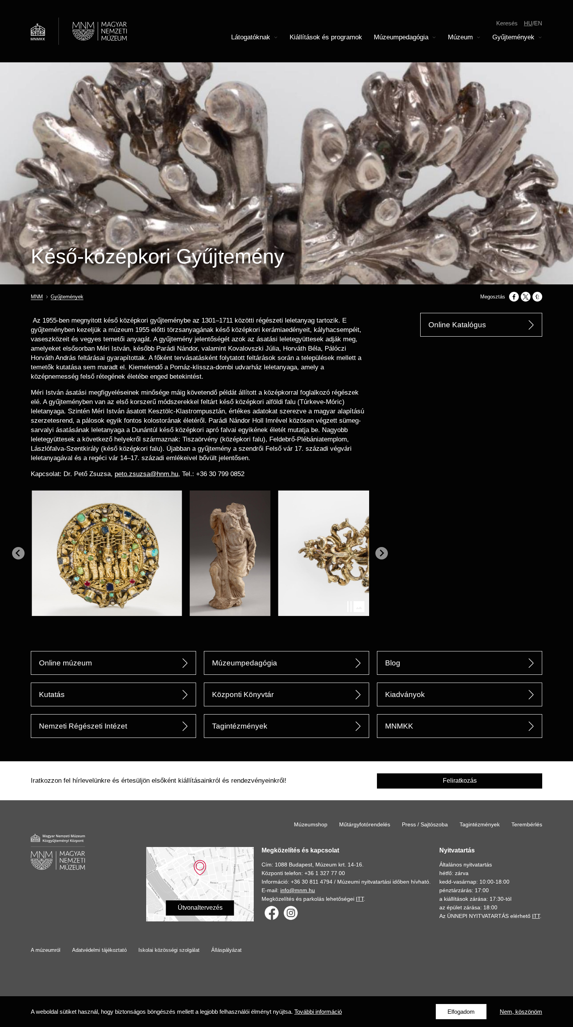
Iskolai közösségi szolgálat (169, 950)
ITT (360, 899)
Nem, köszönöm (521, 1011)
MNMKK (399, 726)
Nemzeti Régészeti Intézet (83, 726)
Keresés (507, 23)
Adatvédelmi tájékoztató (99, 950)
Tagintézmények (239, 726)
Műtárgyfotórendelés (364, 824)
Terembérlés (526, 824)
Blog (392, 663)
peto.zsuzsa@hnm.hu (146, 474)
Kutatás (52, 694)
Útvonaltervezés (200, 907)
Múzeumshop (310, 824)
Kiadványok (405, 694)
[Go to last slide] (18, 553)
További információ (318, 1011)
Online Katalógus (457, 325)
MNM (37, 297)
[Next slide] (381, 553)
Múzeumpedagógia (244, 663)
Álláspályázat (226, 950)
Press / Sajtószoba (425, 824)
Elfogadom (461, 1011)
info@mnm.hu (297, 890)
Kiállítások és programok (326, 37)
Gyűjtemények (67, 297)
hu (528, 23)
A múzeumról (45, 950)
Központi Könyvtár (243, 694)
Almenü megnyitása (276, 37)
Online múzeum (65, 663)
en (538, 23)
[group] (110, 553)
